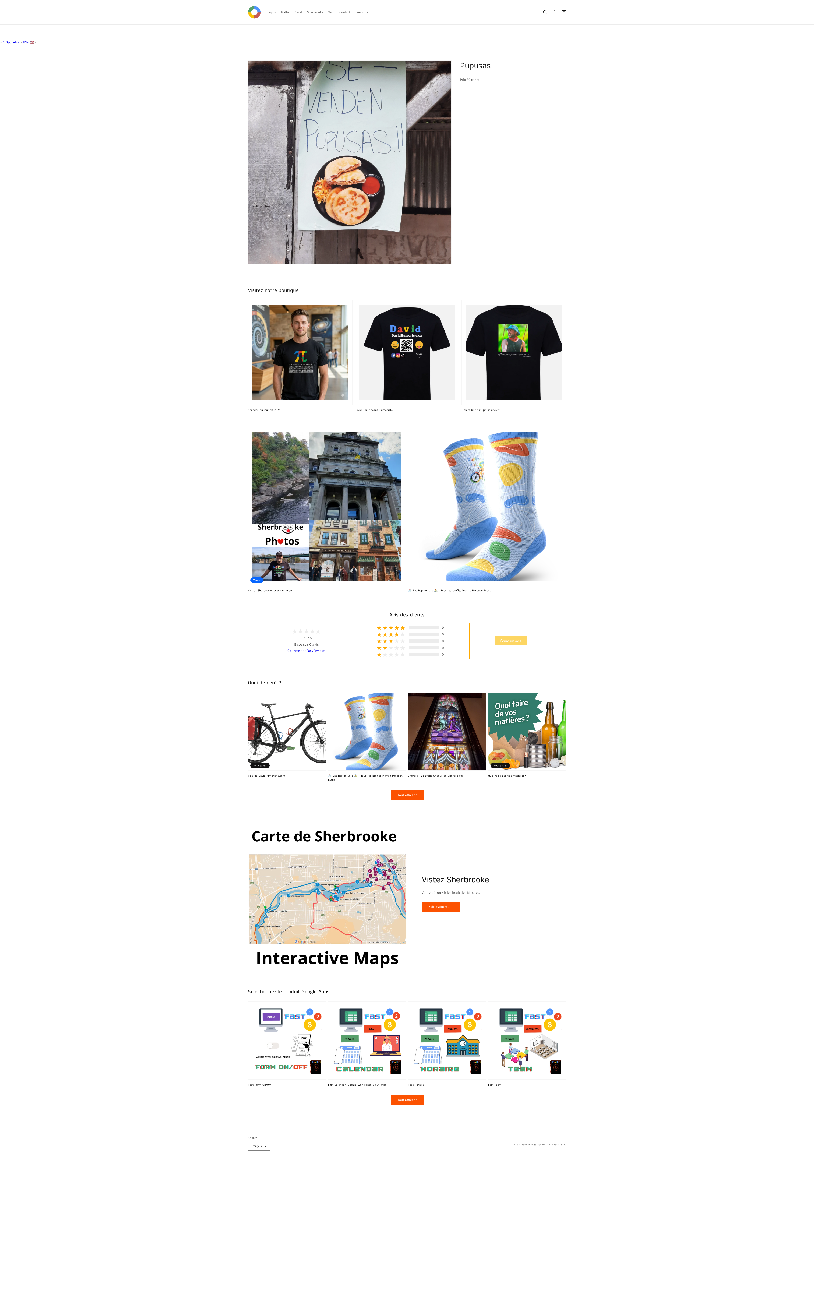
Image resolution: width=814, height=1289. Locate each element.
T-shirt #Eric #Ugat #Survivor (480, 410)
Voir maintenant (440, 907)
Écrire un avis (510, 640)
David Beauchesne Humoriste (374, 410)
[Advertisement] (127, 1225)
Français (256, 1146)
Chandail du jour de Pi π (264, 410)
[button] (545, 12)
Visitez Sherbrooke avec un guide (270, 591)
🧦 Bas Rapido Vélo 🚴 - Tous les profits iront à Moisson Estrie (450, 591)
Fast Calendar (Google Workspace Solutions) (357, 1085)
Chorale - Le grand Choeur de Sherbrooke (435, 776)
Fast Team (495, 1085)
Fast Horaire (416, 1085)
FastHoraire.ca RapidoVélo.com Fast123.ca (543, 1144)
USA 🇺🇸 (28, 42)
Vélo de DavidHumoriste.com (266, 776)
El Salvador (11, 42)
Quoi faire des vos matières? (507, 776)
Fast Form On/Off (259, 1085)
